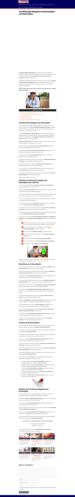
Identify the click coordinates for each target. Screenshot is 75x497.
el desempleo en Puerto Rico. (42, 261)
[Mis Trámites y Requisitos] (23, 1)
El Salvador (41, 4)
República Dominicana (32, 7)
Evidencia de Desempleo (25, 117)
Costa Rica (33, 4)
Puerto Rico (26, 7)
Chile (26, 4)
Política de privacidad (43, 496)
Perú (22, 7)
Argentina (20, 4)
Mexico (53, 4)
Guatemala (49, 4)
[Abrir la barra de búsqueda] (56, 7)
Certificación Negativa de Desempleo (27, 112)
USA (37, 7)
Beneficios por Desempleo (25, 116)
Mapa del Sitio (30, 496)
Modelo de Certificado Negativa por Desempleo (29, 119)
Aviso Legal (39, 496)
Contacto (27, 496)
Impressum (47, 496)
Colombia (29, 4)
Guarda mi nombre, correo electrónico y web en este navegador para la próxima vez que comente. (38, 488)
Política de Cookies (35, 496)
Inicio (19, 9)
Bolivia (23, 4)
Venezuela (40, 7)
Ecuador (37, 4)
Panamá (19, 7)
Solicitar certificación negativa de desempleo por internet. (31, 114)
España (45, 4)
